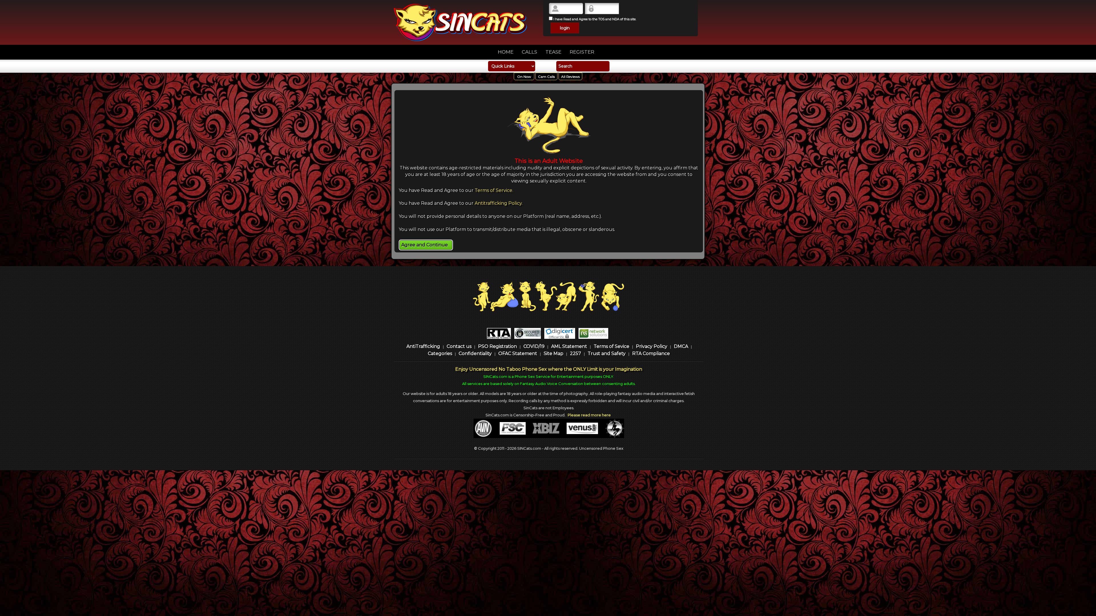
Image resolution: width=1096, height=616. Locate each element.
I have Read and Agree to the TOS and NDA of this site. (594, 19)
